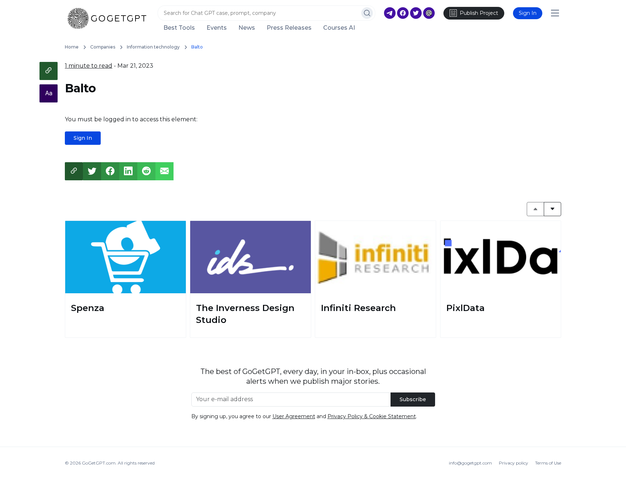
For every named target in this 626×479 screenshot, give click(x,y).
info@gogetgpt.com (470, 463)
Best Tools (179, 28)
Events (216, 28)
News (246, 28)
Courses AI (339, 28)
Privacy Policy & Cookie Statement (371, 416)
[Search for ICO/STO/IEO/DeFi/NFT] (367, 13)
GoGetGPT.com (99, 463)
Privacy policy (513, 463)
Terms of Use (548, 463)
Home (72, 47)
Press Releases (289, 28)
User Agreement (293, 416)
